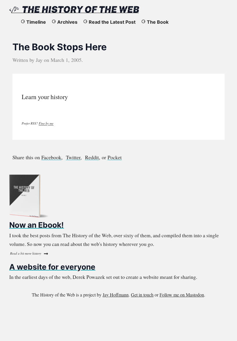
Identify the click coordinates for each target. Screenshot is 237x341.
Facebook (51, 157)
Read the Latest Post (112, 22)
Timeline (36, 22)
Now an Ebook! (36, 224)
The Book (158, 22)
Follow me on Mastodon (182, 295)
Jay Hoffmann (116, 295)
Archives (67, 22)
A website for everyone (52, 266)
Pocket (115, 157)
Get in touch (142, 295)
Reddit (92, 157)
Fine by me (46, 123)
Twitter (73, 157)
